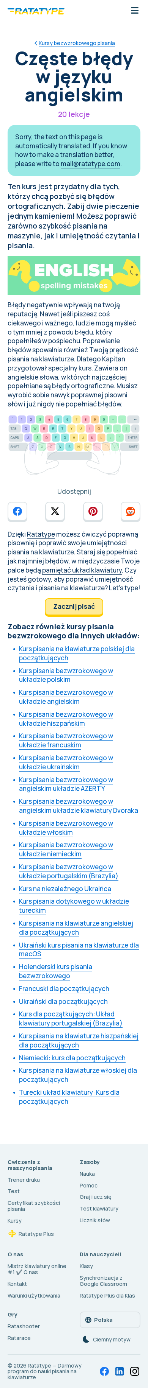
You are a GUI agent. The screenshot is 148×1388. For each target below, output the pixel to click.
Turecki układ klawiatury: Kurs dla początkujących (69, 1097)
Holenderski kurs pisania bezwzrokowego (55, 971)
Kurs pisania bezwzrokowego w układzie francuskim (66, 740)
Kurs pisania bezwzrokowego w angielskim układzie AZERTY (66, 784)
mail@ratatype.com (90, 163)
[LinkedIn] (119, 1371)
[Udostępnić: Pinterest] (93, 511)
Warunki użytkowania (34, 1295)
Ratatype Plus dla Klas (107, 1295)
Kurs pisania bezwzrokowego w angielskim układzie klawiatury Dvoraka (78, 806)
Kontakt (17, 1283)
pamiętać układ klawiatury (82, 570)
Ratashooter (24, 1326)
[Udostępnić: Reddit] (130, 511)
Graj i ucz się (96, 1196)
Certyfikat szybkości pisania (34, 1205)
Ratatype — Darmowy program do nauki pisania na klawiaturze (45, 1371)
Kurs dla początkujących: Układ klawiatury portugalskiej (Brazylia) (71, 1018)
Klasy (86, 1266)
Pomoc (89, 1185)
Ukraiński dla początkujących (63, 1001)
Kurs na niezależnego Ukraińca (65, 888)
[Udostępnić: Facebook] (17, 511)
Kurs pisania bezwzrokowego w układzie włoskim (66, 828)
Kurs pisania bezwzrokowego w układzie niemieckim (66, 849)
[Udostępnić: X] (55, 511)
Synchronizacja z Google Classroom (103, 1280)
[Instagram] (134, 1371)
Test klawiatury (99, 1208)
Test (14, 1191)
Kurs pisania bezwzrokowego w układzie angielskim (66, 697)
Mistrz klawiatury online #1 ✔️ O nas (37, 1269)
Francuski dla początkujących (64, 988)
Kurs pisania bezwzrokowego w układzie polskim (66, 675)
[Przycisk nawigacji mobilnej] (134, 11)
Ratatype (41, 534)
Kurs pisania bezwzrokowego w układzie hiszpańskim (66, 719)
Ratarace (19, 1337)
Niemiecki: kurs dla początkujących (72, 1057)
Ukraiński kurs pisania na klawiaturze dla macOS (79, 950)
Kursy (15, 1220)
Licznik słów (95, 1220)
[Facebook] (104, 1371)
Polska (103, 1319)
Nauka (87, 1173)
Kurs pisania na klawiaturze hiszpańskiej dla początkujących (79, 1040)
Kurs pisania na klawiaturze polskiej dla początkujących (77, 653)
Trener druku (24, 1179)
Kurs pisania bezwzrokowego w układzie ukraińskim (66, 762)
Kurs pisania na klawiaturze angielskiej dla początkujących (76, 928)
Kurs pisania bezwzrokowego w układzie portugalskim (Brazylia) (68, 871)
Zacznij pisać (74, 606)
